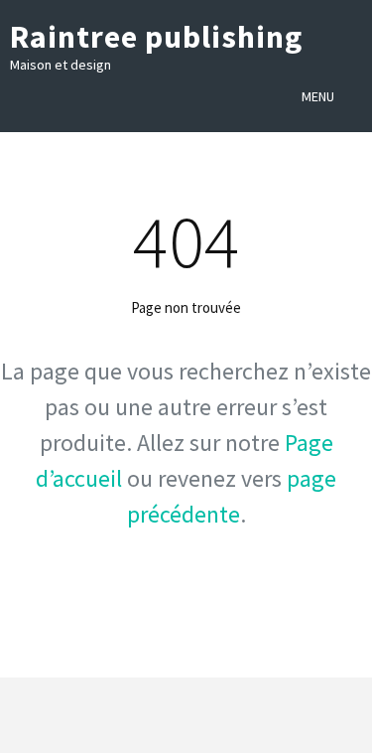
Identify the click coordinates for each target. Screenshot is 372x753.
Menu (318, 96)
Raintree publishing (156, 37)
